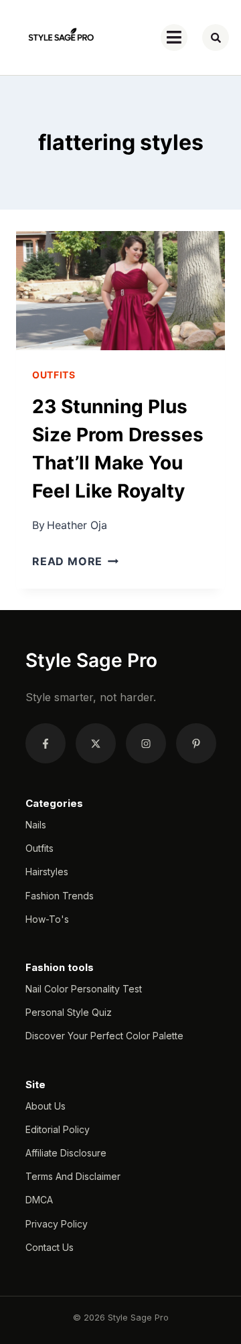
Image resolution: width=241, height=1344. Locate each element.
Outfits (54, 374)
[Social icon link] (45, 743)
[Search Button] (215, 37)
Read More (75, 561)
